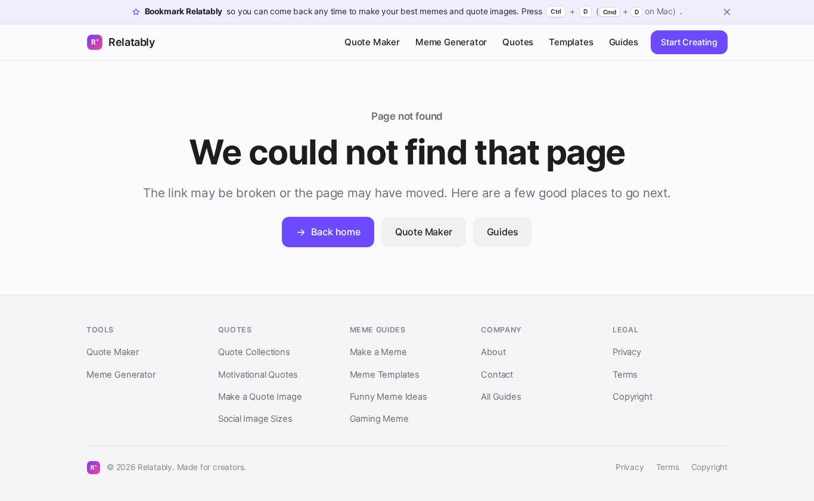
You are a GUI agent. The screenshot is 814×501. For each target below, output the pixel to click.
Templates (571, 42)
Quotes (517, 42)
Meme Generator (451, 42)
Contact (497, 374)
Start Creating (689, 42)
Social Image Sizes (255, 418)
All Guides (501, 396)
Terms (625, 374)
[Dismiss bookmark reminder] (727, 12)
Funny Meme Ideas (388, 396)
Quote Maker (372, 42)
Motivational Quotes (258, 374)
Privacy (627, 352)
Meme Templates (385, 374)
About (493, 352)
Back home (335, 232)
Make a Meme (378, 352)
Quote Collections (254, 352)
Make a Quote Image (260, 396)
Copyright (632, 396)
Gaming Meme (379, 418)
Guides (623, 42)
